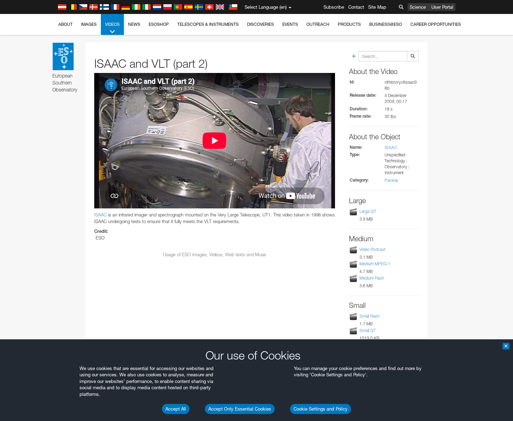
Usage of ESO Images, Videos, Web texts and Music (215, 254)
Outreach (317, 24)
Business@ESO (385, 24)
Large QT (367, 211)
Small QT (367, 330)
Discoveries (260, 24)
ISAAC (100, 214)
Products (349, 24)
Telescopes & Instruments (208, 24)
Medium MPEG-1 (375, 263)
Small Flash (369, 316)
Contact (356, 7)
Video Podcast (372, 249)
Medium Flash (371, 278)
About (65, 24)
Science (418, 7)
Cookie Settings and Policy (320, 409)
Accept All (175, 409)
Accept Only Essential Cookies (239, 409)
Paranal (391, 180)
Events (290, 24)
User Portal (442, 7)
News (134, 24)
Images (89, 24)
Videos (112, 24)
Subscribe (334, 7)
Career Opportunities (435, 24)
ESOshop (159, 24)
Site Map (377, 7)
